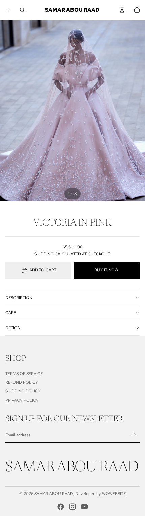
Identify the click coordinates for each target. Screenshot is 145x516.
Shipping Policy (23, 391)
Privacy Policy (22, 400)
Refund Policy (21, 382)
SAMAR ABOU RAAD (53, 493)
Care (10, 312)
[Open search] (22, 10)
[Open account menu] (122, 10)
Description (18, 297)
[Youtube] (84, 507)
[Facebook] (61, 507)
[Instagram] (72, 507)
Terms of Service (24, 373)
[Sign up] (134, 435)
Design (13, 328)
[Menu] (8, 10)
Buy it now (106, 270)
